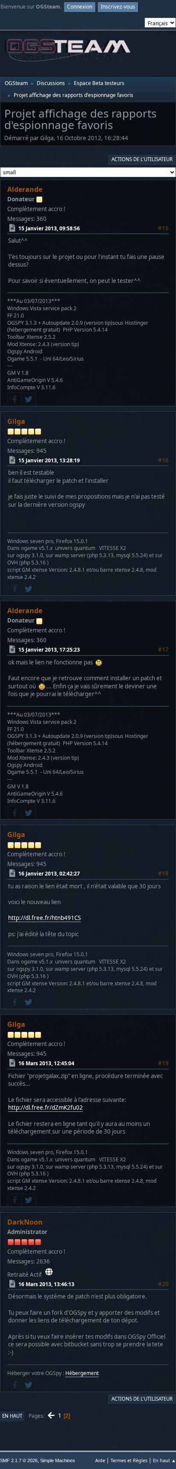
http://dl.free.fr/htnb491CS (44, 918)
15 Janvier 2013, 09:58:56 (49, 228)
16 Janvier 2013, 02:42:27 (49, 873)
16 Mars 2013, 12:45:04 (46, 1063)
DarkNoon (25, 1222)
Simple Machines (57, 1460)
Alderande (24, 189)
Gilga (16, 421)
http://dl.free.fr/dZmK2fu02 (45, 1107)
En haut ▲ (164, 1460)
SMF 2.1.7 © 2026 (19, 1460)
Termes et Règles (129, 1460)
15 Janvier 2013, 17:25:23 (49, 649)
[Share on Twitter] (28, 399)
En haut (12, 1416)
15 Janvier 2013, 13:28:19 (49, 460)
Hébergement (82, 1373)
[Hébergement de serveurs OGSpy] (49, 1272)
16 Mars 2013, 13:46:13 (46, 1284)
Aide (100, 1460)
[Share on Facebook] (14, 399)
